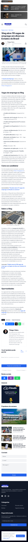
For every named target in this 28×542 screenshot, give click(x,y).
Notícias (3, 508)
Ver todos (22, 351)
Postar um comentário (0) (14, 366)
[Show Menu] (2, 24)
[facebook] (4, 378)
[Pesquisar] (26, 24)
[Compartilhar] (25, 43)
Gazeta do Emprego (8, 78)
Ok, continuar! (20, 536)
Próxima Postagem (21, 370)
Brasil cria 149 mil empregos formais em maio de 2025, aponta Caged (19, 445)
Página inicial (4, 30)
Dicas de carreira (19, 505)
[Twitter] (16, 323)
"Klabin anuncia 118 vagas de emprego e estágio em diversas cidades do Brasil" (13, 266)
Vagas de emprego (16, 319)
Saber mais (5, 538)
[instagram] (11, 378)
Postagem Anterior (6, 370)
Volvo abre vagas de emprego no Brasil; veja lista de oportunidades (19, 437)
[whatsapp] (17, 378)
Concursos (3, 505)
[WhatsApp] (19, 323)
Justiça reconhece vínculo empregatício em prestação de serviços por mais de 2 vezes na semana (19, 429)
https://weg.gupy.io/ (6, 85)
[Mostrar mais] (23, 323)
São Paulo (11, 30)
